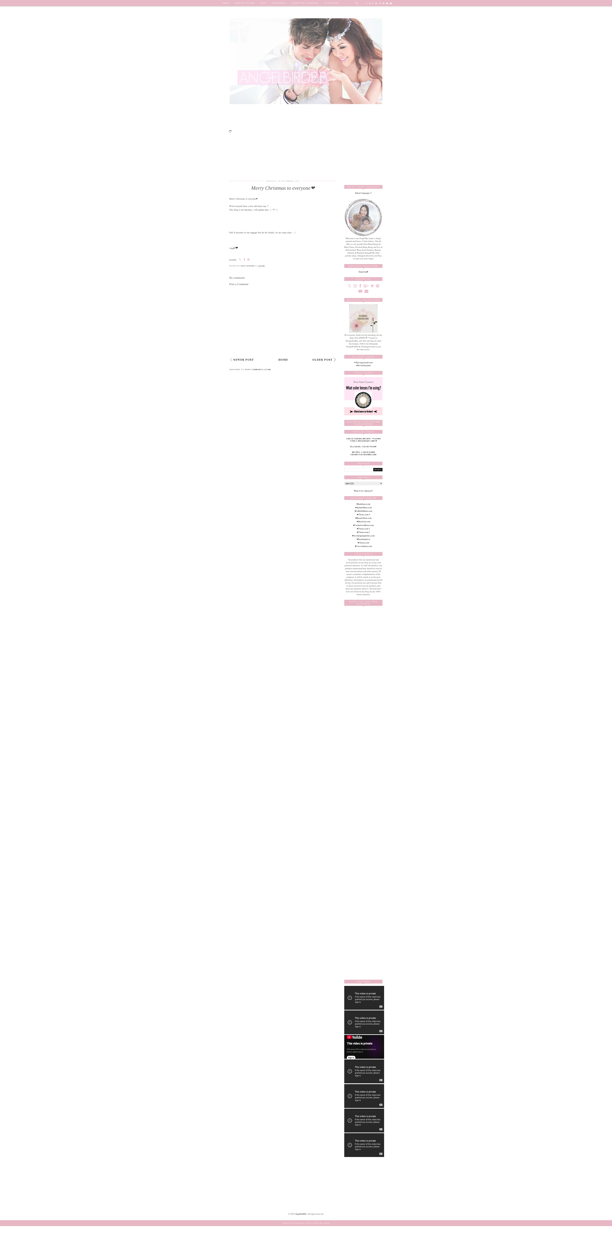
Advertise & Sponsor (304, 3)
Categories (331, 3)
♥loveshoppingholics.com (363, 535)
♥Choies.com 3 (363, 528)
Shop (263, 3)
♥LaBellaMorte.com (363, 511)
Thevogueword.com (364, 362)
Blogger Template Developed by (306, 1223)
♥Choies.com (363, 542)
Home (225, 3)
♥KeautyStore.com (363, 518)
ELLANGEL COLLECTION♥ (363, 447)
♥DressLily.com (363, 521)
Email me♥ (363, 271)
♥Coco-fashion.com (363, 546)
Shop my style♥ (244, 3)
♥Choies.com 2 (363, 532)
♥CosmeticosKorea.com (363, 525)
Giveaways (279, 3)
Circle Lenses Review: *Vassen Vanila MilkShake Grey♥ (363, 440)
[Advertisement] (306, 118)
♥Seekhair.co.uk (363, 503)
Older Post (322, 359)
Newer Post (243, 359)
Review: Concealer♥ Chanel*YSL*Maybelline (363, 453)
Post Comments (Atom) (258, 370)
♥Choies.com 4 (363, 514)
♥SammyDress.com (363, 507)
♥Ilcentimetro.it (363, 539)
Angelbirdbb (300, 1213)
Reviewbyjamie (364, 365)
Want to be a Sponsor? (363, 490)
